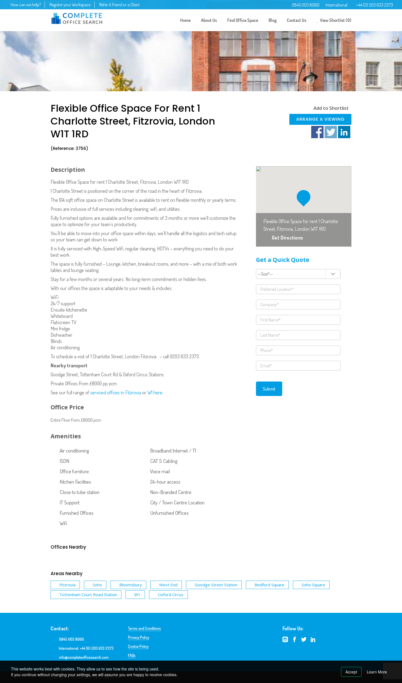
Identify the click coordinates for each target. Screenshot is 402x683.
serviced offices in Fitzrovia (115, 392)
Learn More (377, 672)
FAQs (132, 655)
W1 (137, 594)
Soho (97, 584)
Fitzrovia (67, 584)
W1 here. (155, 392)
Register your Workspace (70, 4)
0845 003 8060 (305, 5)
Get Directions (287, 238)
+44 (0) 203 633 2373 (374, 5)
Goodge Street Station (216, 584)
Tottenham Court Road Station (88, 594)
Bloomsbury (130, 584)
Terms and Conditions (144, 628)
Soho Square (313, 584)
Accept (351, 672)
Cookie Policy (138, 646)
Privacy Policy (138, 637)
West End (168, 584)
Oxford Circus (170, 594)
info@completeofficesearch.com (84, 657)
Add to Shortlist (331, 108)
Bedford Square (269, 584)
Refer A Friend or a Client (119, 4)
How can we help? (26, 4)
